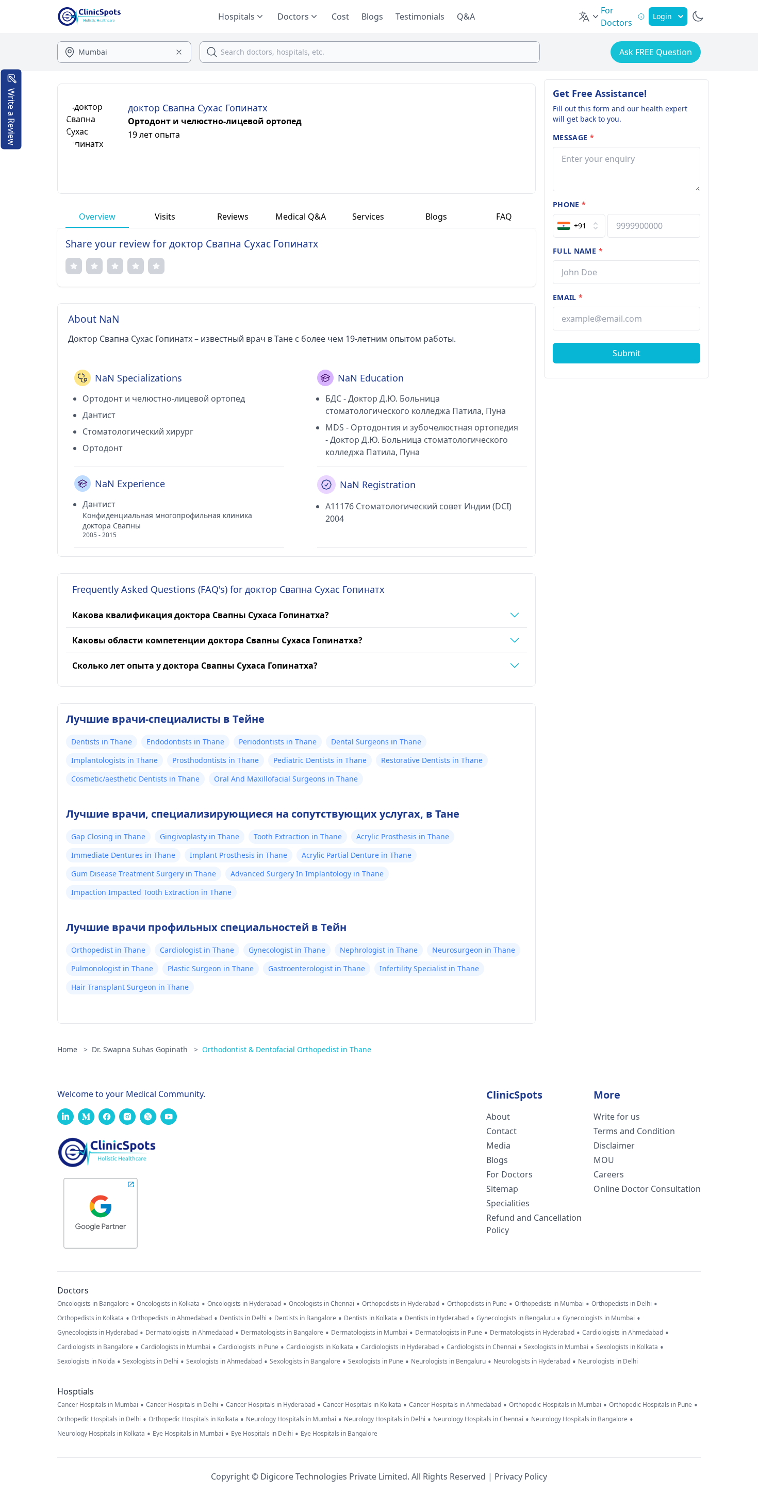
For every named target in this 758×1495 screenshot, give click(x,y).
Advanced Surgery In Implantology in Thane (307, 873)
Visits (165, 216)
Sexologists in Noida (86, 1361)
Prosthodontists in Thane (215, 760)
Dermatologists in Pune (448, 1332)
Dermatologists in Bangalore (282, 1332)
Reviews (233, 216)
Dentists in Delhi (243, 1318)
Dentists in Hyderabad (437, 1318)
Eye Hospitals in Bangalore (339, 1434)
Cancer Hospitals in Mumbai (97, 1405)
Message (573, 137)
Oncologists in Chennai (321, 1304)
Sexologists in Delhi (150, 1361)
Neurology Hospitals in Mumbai (291, 1419)
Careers (609, 1174)
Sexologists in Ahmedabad (224, 1361)
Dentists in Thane (101, 741)
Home (72, 1049)
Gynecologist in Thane (287, 950)
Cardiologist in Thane (197, 950)
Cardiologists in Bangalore (95, 1347)
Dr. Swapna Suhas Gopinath (145, 1049)
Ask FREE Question (655, 52)
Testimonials (420, 16)
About (498, 1116)
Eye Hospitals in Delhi (262, 1434)
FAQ (504, 216)
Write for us (617, 1116)
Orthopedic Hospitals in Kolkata (193, 1419)
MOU (604, 1160)
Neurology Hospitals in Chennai (478, 1419)
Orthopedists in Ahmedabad (171, 1318)
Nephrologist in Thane (379, 950)
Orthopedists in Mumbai (549, 1304)
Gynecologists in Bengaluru (515, 1318)
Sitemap (502, 1188)
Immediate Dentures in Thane (123, 855)
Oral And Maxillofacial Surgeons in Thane (286, 779)
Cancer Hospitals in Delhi (182, 1405)
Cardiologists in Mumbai (175, 1347)
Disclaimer (614, 1145)
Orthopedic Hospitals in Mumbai (555, 1405)
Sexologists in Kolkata (627, 1347)
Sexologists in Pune (375, 1361)
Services (368, 216)
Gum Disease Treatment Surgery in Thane (143, 873)
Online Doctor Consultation (647, 1188)
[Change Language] (589, 16)
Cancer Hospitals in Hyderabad (270, 1405)
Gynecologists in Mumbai (599, 1318)
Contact (501, 1131)
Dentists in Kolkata (370, 1318)
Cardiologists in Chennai (481, 1347)
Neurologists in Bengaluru (448, 1361)
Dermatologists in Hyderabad (532, 1332)
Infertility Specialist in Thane (429, 968)
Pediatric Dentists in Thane (320, 760)
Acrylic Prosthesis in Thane (402, 836)
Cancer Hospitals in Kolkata (362, 1405)
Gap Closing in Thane (108, 836)
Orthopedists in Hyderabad (400, 1304)
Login (662, 16)
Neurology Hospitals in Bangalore (579, 1419)
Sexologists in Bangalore (305, 1361)
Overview (97, 216)
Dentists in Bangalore (305, 1318)
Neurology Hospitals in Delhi (384, 1419)
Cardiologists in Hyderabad (400, 1347)
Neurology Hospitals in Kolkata (101, 1434)
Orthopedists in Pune (477, 1304)
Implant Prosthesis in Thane (238, 855)
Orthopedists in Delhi (621, 1304)
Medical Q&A (300, 216)
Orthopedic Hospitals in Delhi (99, 1419)
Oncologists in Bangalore (93, 1304)
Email (568, 297)
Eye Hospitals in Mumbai (188, 1434)
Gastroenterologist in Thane (316, 968)
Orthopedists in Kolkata (90, 1318)
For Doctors (509, 1174)
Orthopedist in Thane (108, 950)
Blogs (372, 16)
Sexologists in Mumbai (556, 1347)
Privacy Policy (521, 1476)
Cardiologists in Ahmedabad (622, 1332)
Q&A (466, 16)
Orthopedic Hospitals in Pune (650, 1405)
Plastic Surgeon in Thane (211, 968)
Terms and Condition (634, 1131)
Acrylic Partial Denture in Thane (356, 855)
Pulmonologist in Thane (112, 968)
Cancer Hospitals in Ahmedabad (455, 1405)
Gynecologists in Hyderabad (97, 1332)
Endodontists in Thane (185, 741)
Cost (340, 16)
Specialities (508, 1203)
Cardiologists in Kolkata (319, 1347)
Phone (569, 204)
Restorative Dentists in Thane (432, 760)
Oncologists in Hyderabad (244, 1304)
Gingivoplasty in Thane (199, 836)
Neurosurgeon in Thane (473, 950)
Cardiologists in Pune (248, 1347)
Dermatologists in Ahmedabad (189, 1332)
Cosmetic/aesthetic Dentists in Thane (135, 779)
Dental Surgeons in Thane (376, 741)
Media (498, 1145)
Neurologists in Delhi (608, 1361)
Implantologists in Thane (114, 760)
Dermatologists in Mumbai (369, 1332)
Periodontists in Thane (278, 741)
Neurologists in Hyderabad (531, 1361)
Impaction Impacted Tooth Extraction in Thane (151, 892)
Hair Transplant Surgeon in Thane (130, 987)
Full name (578, 251)
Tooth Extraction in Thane (298, 836)
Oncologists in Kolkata (168, 1304)
